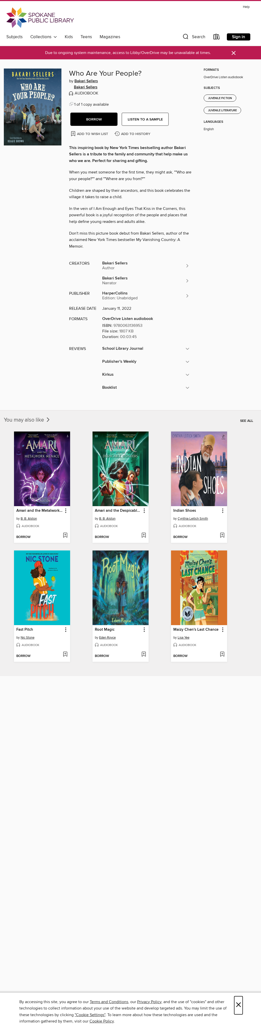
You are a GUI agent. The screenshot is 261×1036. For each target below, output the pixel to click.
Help (246, 7)
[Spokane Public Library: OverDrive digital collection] (40, 17)
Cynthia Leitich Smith (193, 519)
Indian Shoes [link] (184, 510)
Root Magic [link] (104, 629)
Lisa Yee (183, 638)
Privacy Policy (149, 1001)
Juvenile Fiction (220, 98)
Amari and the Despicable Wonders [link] (118, 510)
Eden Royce (107, 638)
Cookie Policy (101, 1021)
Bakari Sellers (86, 81)
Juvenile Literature (222, 110)
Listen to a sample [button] (145, 119)
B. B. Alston (29, 519)
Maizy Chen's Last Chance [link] (195, 629)
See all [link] (246, 421)
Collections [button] (42, 37)
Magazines (110, 37)
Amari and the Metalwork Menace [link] (39, 510)
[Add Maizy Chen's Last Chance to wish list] (222, 654)
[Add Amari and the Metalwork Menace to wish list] (65, 535)
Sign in (238, 37)
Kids (69, 37)
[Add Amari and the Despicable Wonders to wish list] (143, 535)
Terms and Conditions (109, 1001)
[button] (193, 38)
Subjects (14, 37)
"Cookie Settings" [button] (90, 1014)
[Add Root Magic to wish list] (143, 654)
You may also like (24, 420)
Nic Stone (27, 638)
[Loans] (216, 38)
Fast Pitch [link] (24, 629)
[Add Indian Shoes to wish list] (222, 535)
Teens (86, 37)
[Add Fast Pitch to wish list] (65, 654)
